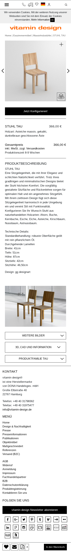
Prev (3, 70)
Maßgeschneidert (12, 446)
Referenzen (9, 450)
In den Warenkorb (55, 547)
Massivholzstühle (42, 35)
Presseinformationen (14, 434)
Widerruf (7, 465)
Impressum (8, 473)
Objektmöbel (9, 442)
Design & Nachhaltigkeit (16, 426)
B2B (5, 481)
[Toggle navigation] (7, 4)
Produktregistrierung (14, 488)
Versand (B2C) (11, 454)
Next (68, 71)
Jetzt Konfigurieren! (35, 111)
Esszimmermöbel (22, 35)
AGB (5, 461)
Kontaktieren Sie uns (14, 492)
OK (52, 20)
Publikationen (10, 438)
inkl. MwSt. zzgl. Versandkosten (25, 148)
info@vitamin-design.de (17, 409)
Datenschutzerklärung (15, 485)
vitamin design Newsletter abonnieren (35, 509)
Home (8, 35)
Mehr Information (40, 19)
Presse (6, 430)
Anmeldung (9, 469)
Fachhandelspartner (14, 477)
